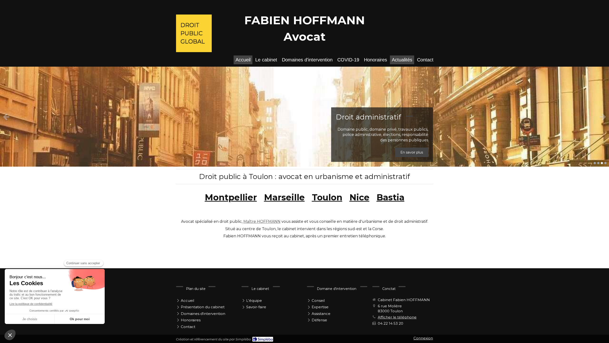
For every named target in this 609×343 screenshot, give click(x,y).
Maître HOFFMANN (261, 221)
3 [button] (602, 163)
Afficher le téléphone (397, 317)
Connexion (423, 338)
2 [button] (598, 163)
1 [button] (595, 163)
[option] (304, 117)
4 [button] (605, 163)
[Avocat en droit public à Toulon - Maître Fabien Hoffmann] (194, 33)
